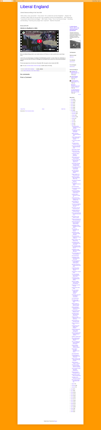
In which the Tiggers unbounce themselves (75, 154)
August (73, 118)
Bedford (24, 70)
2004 (72, 411)
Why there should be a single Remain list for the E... (76, 265)
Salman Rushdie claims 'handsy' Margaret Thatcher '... (76, 333)
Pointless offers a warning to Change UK (76, 195)
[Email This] (37, 69)
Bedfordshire (28, 70)
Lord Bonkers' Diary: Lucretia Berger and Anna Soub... (76, 243)
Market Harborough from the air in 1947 (76, 151)
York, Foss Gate (74, 77)
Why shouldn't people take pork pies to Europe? (76, 339)
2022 (72, 105)
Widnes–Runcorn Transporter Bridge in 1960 (76, 134)
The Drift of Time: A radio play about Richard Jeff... (75, 314)
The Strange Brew (74, 80)
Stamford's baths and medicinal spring (76, 211)
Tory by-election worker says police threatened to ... (76, 369)
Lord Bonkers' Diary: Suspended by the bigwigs (76, 278)
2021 (72, 107)
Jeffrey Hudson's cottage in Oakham (76, 363)
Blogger (55, 421)
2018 (72, 389)
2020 (72, 108)
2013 (72, 397)
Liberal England (34, 6)
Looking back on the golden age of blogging (75, 326)
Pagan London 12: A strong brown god (75, 175)
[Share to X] (39, 69)
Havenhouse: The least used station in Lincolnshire (76, 295)
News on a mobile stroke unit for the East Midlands (75, 282)
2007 (72, 406)
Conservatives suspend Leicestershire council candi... (76, 167)
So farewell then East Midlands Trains (76, 311)
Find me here (72, 61)
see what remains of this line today (33, 65)
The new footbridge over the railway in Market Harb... (76, 275)
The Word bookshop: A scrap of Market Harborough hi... (76, 261)
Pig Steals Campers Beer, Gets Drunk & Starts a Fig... (76, 177)
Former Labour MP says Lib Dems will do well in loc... (76, 213)
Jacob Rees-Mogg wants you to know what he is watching (76, 365)
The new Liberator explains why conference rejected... (75, 292)
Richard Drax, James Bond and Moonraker (76, 375)
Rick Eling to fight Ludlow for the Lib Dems (75, 301)
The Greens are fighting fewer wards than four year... (76, 205)
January (73, 387)
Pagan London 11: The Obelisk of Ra (76, 240)
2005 (72, 409)
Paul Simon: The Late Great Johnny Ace (76, 208)
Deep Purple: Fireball (76, 149)
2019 (72, 110)
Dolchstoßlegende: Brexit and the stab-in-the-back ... (76, 356)
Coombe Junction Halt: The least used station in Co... (76, 160)
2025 (72, 100)
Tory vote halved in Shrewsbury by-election (75, 171)
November (74, 113)
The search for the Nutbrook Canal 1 (75, 144)
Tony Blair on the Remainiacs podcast (76, 378)
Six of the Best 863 (75, 186)
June (73, 121)
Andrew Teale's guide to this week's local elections (76, 138)
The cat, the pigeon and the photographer (76, 254)
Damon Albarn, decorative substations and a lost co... (75, 350)
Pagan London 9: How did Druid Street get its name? (76, 359)
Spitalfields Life (74, 71)
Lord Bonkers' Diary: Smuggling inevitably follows (76, 226)
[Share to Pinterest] (42, 69)
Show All (79, 94)
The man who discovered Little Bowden (75, 229)
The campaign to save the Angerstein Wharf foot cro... (76, 246)
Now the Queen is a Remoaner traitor (75, 321)
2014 (72, 395)
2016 (72, 392)
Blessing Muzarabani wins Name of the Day (76, 380)
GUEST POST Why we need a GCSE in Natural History (76, 222)
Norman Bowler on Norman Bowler (75, 202)
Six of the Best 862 (75, 255)
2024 (72, 102)
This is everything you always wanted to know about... (76, 342)
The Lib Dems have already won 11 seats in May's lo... (76, 237)
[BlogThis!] (38, 69)
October (73, 115)
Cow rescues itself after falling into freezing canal (76, 146)
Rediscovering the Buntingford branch (76, 372)
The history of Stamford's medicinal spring (76, 183)
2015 (72, 393)
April (73, 124)
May (73, 123)
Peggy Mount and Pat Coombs (76, 285)
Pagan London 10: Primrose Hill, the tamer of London (75, 304)
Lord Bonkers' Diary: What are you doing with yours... (76, 250)
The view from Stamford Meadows (76, 181)
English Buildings (74, 76)
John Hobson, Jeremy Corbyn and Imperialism (76, 130)
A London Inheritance (75, 89)
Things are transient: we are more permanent (76, 220)
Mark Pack (73, 84)
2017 (72, 390)
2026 (72, 99)
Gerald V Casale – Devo (75, 81)
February (74, 385)
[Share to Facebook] (41, 69)
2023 (72, 104)
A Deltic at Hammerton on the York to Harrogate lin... (76, 330)
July (73, 120)
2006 (72, 408)
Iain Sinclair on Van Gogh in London (75, 217)
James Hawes (33, 70)
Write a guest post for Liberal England (76, 158)
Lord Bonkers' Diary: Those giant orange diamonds (76, 233)
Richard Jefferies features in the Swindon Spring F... (76, 346)
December (74, 111)
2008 (72, 405)
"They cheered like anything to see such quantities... (76, 127)
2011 (72, 400)
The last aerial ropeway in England (76, 189)
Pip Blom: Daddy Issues (76, 336)
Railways (37, 70)
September (74, 116)
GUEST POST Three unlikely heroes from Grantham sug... (76, 198)
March (73, 383)
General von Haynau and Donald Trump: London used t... (76, 191)
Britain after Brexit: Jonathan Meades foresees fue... (76, 308)
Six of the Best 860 (75, 353)
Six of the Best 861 (75, 298)
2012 (72, 398)
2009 (72, 403)
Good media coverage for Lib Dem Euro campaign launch (76, 164)
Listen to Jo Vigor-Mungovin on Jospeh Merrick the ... (76, 317)
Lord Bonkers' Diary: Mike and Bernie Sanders (75, 269)
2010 (72, 401)
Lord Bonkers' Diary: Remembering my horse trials (75, 258)
